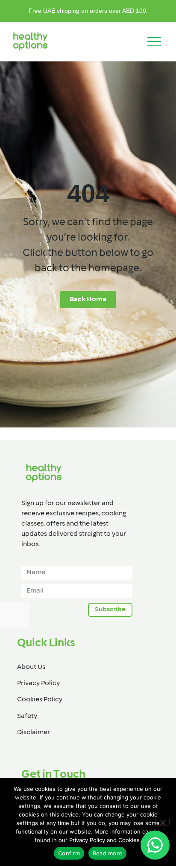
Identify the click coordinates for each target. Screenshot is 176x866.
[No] (162, 821)
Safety (27, 716)
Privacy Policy (38, 683)
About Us (31, 667)
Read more (107, 853)
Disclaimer (33, 732)
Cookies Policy (39, 699)
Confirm (69, 853)
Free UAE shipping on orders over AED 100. (88, 10)
